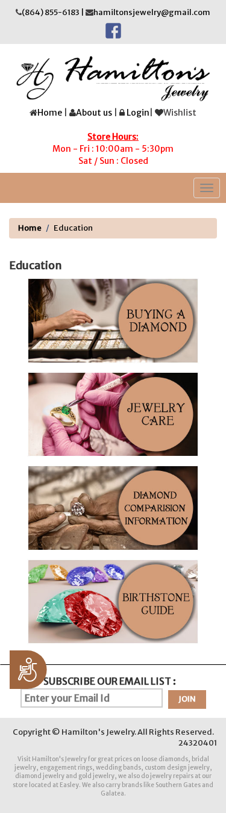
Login (138, 112)
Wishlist (179, 112)
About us (94, 112)
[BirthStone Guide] (113, 602)
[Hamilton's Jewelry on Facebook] (113, 30)
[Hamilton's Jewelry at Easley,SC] (113, 78)
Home (49, 112)
